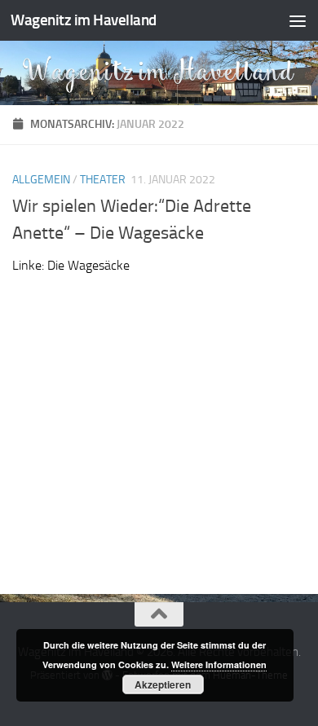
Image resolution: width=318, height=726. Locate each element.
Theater (103, 180)
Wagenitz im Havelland (84, 20)
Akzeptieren (163, 684)
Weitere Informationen (219, 664)
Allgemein (41, 180)
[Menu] (297, 20)
